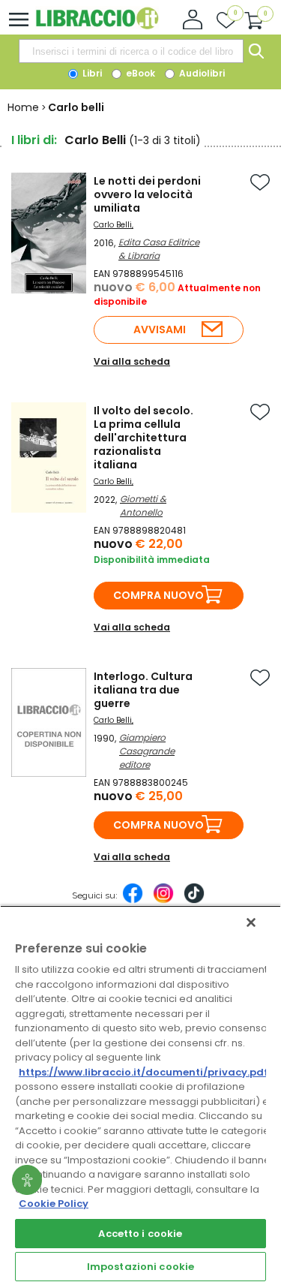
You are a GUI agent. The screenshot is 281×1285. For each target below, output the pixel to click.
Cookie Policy (53, 1203)
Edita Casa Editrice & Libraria (158, 249)
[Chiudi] (251, 922)
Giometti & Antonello (143, 505)
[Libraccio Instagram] (163, 900)
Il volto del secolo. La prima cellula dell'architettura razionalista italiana (143, 437)
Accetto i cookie (140, 1233)
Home (23, 107)
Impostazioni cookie (140, 1266)
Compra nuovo (158, 595)
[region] (140, 1095)
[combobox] (131, 51)
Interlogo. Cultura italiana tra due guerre (143, 690)
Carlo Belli (113, 224)
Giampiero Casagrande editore (147, 751)
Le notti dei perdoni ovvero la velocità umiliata (147, 194)
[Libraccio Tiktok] (194, 900)
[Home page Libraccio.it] (97, 26)
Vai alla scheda (132, 361)
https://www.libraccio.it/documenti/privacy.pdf (143, 1072)
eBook (139, 73)
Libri (91, 73)
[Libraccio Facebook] (132, 900)
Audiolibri (201, 73)
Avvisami (159, 329)
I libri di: (34, 140)
